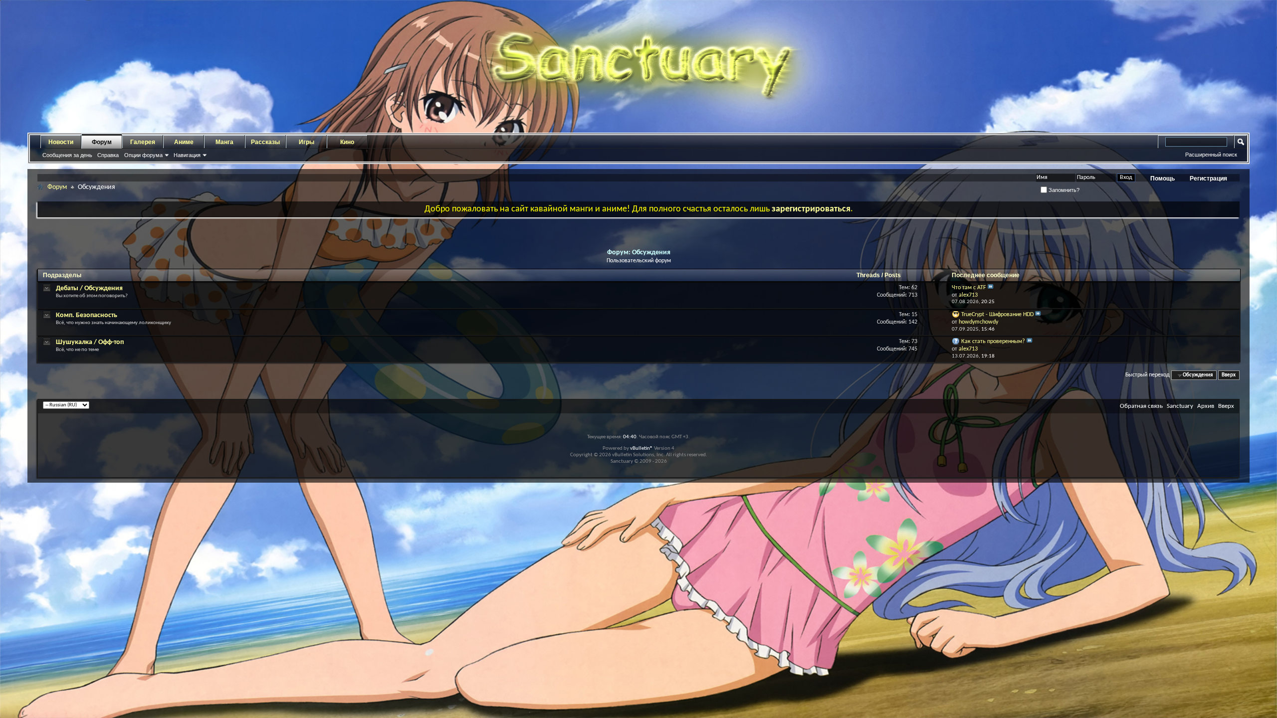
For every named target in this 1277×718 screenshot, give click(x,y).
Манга (224, 142)
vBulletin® (641, 448)
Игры (306, 142)
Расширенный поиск (1211, 155)
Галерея (142, 142)
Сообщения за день (67, 155)
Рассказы (265, 142)
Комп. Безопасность (86, 315)
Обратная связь (1141, 406)
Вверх (1229, 375)
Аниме (184, 142)
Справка (108, 155)
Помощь (1162, 178)
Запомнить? (1063, 190)
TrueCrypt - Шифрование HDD (997, 315)
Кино (347, 142)
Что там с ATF (969, 288)
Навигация (187, 155)
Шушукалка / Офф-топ (90, 342)
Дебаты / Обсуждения (89, 288)
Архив (1205, 406)
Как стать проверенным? (993, 342)
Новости (60, 142)
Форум (102, 142)
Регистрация (1208, 178)
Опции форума (143, 155)
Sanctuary (1180, 406)
